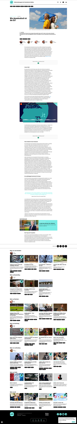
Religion (19, 367)
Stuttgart (35, 319)
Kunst (28, 294)
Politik (32, 6)
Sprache (40, 369)
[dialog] (67, 420)
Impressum (24, 415)
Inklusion (29, 367)
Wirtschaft (26, 6)
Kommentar (18, 293)
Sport (29, 6)
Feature (31, 294)
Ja (38, 63)
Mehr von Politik (13, 372)
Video (16, 368)
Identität (16, 367)
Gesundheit (22, 6)
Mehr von (15, 250)
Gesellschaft (18, 6)
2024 (50, 96)
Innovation (14, 320)
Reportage (18, 320)
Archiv (26, 294)
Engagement (14, 293)
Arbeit (28, 319)
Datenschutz (19, 415)
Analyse (63, 269)
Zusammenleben (59, 269)
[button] (11, 259)
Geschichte (31, 319)
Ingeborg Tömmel (48, 56)
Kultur (11, 6)
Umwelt (14, 6)
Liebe (57, 366)
